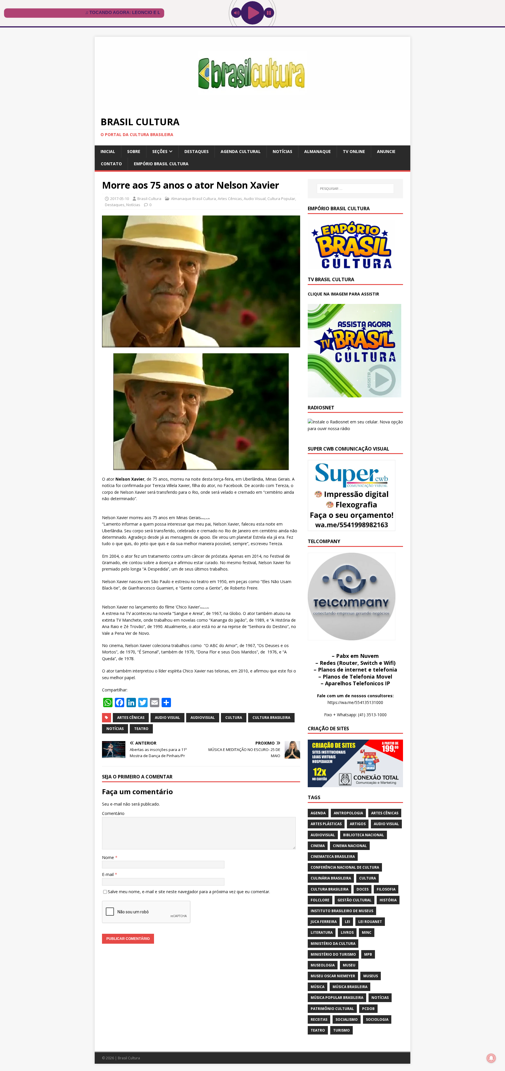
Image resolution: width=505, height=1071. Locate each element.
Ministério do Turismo (333, 954)
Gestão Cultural (354, 900)
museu (349, 965)
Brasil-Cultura (149, 198)
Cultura (233, 717)
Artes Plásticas (326, 823)
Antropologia (348, 813)
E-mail (108, 874)
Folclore (320, 900)
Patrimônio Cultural (332, 1008)
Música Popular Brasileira (337, 997)
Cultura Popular (281, 198)
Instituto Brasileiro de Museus (342, 910)
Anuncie (386, 151)
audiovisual (203, 717)
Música (317, 986)
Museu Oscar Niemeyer (333, 975)
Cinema (318, 845)
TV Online (354, 151)
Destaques (196, 151)
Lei (347, 921)
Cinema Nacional (350, 845)
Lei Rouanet (370, 921)
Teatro (141, 728)
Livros (347, 932)
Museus (370, 975)
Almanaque (317, 151)
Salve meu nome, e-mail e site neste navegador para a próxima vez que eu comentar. (189, 891)
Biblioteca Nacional (363, 834)
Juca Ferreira (324, 921)
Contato (111, 163)
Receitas (319, 1019)
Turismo (341, 1030)
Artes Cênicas (230, 198)
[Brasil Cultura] (252, 106)
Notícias (282, 151)
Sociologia (377, 1019)
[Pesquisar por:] (355, 189)
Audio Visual (255, 198)
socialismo (346, 1019)
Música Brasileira (350, 986)
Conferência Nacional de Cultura (345, 867)
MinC (366, 932)
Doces (363, 889)
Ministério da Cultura (333, 943)
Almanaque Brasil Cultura (193, 198)
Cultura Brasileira (271, 717)
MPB (368, 954)
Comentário (113, 813)
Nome (108, 857)
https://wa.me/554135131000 (355, 702)
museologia (323, 965)
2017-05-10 (119, 198)
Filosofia (386, 889)
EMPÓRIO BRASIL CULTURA (161, 163)
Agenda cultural (241, 151)
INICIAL (108, 151)
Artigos (358, 823)
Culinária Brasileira (331, 878)
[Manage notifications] (491, 1058)
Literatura (322, 932)
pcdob (368, 1008)
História (388, 900)
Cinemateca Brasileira (333, 856)
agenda (318, 813)
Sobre (133, 151)
